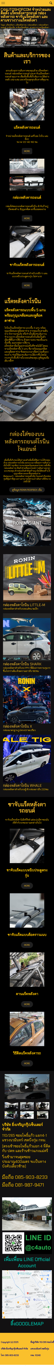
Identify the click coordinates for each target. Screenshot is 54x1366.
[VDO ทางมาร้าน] (27, 1086)
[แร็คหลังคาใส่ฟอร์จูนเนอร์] (42, 1105)
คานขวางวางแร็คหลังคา (39, 27)
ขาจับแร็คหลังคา (22, 27)
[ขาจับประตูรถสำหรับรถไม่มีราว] (11, 1105)
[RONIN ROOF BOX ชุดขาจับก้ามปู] (27, 1114)
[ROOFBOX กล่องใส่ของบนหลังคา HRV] (42, 1114)
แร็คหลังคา (10, 25)
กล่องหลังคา (32, 25)
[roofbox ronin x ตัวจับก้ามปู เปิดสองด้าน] (11, 1114)
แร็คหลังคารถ (21, 25)
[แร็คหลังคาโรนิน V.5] (27, 1105)
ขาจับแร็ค (11, 27)
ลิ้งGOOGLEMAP (27, 1324)
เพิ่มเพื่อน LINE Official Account (27, 1262)
